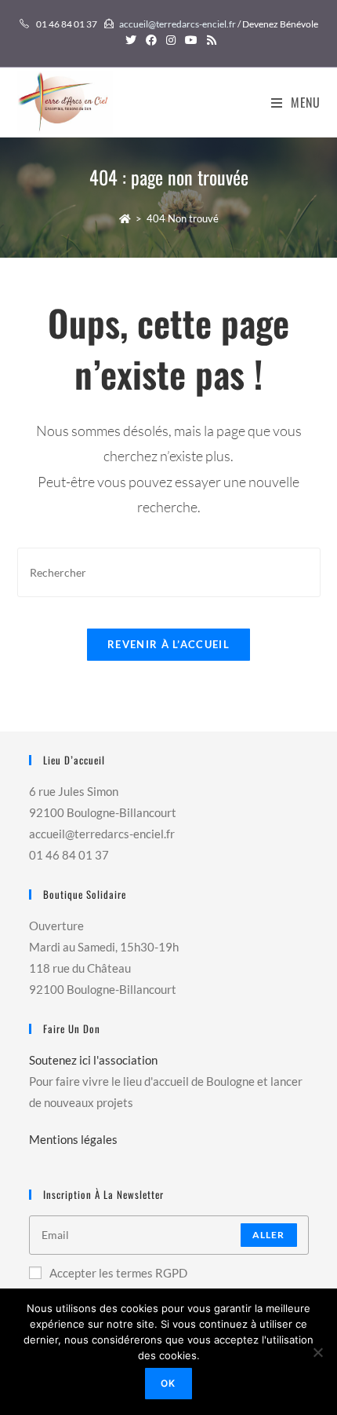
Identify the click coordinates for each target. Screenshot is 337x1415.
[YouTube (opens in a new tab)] (191, 40)
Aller (268, 1235)
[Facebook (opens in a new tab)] (151, 40)
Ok (168, 1383)
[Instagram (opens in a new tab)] (170, 40)
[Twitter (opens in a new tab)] (131, 40)
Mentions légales (73, 1139)
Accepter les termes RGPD (118, 1273)
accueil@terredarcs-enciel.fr (177, 24)
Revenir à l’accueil (168, 644)
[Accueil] (125, 218)
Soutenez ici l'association (93, 1060)
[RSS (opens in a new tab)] (209, 40)
